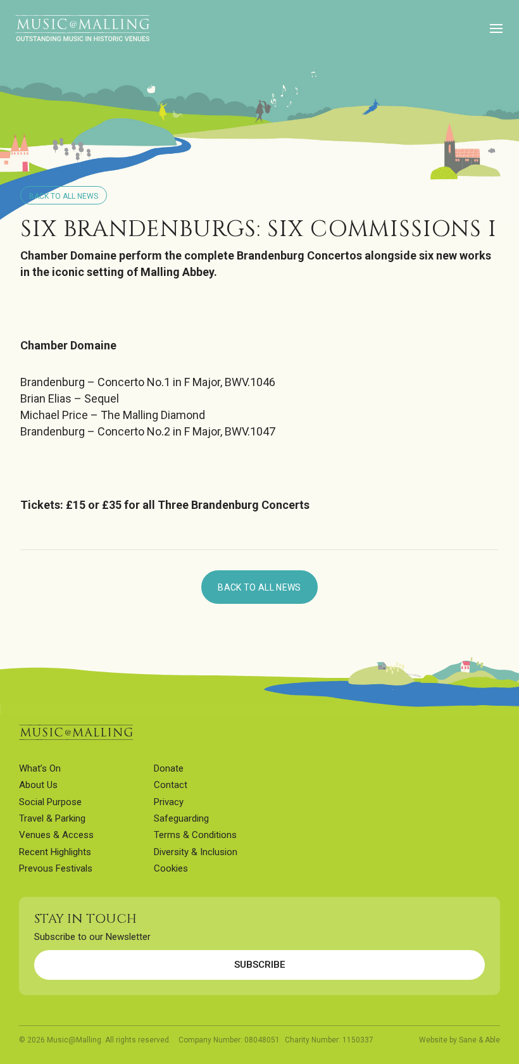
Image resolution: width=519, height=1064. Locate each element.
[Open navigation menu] (496, 29)
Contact (170, 785)
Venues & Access (56, 835)
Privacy (169, 802)
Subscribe (259, 964)
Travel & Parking (52, 818)
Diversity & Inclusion (195, 852)
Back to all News (63, 196)
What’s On (40, 768)
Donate (169, 768)
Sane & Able (479, 1040)
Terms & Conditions (195, 835)
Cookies (171, 868)
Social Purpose (50, 802)
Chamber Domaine (68, 255)
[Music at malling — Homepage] (76, 732)
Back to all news (259, 587)
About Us (38, 785)
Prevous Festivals (55, 868)
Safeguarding (181, 818)
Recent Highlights (55, 852)
